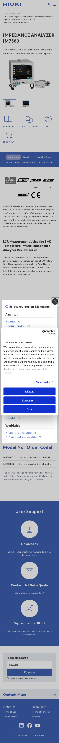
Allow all (29, 391)
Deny (29, 409)
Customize (27, 400)
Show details (43, 382)
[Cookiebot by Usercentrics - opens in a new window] (42, 332)
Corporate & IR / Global (20, 432)
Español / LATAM (17, 326)
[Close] (55, 301)
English (12, 321)
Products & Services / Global (22, 436)
